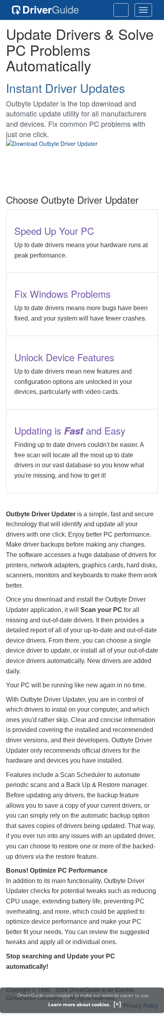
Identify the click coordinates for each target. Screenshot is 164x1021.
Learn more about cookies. (79, 1004)
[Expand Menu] (143, 10)
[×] (117, 1003)
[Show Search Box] (121, 10)
